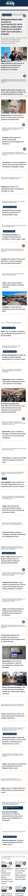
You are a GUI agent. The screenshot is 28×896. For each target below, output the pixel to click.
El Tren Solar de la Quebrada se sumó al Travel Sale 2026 (13, 309)
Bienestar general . (9, 840)
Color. (3, 714)
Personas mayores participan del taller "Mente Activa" (12, 842)
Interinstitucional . (9, 737)
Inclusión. (6, 210)
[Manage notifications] (24, 893)
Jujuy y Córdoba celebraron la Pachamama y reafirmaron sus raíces (13, 790)
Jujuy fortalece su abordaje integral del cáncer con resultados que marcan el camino (13, 484)
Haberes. (4, 187)
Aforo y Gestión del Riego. (12, 687)
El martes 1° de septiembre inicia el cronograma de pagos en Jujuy (12, 189)
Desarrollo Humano (10, 206)
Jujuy (4, 865)
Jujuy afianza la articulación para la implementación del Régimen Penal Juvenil (14, 766)
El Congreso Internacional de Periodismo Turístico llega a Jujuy (13, 237)
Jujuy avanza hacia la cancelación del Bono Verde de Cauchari (13, 285)
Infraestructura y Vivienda (12, 683)
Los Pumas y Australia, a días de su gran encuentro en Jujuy (14, 460)
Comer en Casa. (8, 532)
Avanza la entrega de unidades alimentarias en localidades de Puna (14, 534)
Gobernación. (6, 115)
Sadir (18, 865)
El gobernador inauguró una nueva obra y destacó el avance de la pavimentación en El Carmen (13, 92)
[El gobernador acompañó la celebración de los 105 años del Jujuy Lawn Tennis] (21, 889)
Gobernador (20, 890)
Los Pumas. (6, 162)
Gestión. (5, 138)
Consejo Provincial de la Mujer (11, 808)
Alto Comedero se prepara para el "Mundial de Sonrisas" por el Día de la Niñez (13, 333)
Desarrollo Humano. (9, 355)
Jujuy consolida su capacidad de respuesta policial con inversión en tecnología (13, 381)
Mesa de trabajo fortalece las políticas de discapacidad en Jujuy (11, 213)
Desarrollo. (6, 432)
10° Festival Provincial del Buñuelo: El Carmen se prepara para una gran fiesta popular (13, 261)
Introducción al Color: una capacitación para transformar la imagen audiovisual (12, 716)
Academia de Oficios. (10, 582)
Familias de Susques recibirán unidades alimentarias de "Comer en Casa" (13, 357)
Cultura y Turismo (9, 231)
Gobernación (7, 14)
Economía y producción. (10, 404)
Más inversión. (6, 63)
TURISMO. (5, 307)
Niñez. (3, 331)
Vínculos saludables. (10, 812)
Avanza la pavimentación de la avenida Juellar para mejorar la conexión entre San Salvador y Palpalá (11, 28)
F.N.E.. (3, 557)
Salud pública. (6, 482)
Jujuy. (4, 283)
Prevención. (5, 635)
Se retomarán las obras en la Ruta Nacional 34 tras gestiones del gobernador (12, 117)
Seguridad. (6, 379)
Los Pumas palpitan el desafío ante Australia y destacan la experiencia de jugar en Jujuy (14, 165)
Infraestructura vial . (12, 19)
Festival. (4, 259)
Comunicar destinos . (10, 235)
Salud (4, 478)
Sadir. (3, 90)
